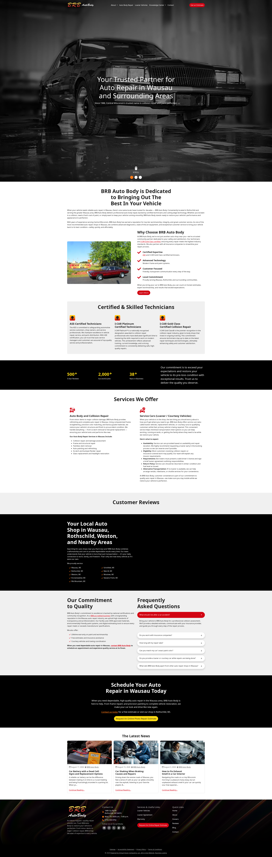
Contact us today (109, 711)
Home (174, 810)
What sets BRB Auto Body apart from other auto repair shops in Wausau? (168, 666)
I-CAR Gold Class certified (150, 241)
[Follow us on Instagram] (109, 828)
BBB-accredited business (100, 616)
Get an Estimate (198, 5)
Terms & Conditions (155, 849)
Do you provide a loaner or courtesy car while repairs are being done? (167, 658)
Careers (175, 819)
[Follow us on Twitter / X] (114, 828)
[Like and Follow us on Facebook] (104, 828)
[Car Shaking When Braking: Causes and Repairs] (136, 752)
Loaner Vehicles (141, 5)
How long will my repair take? (151, 643)
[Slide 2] (136, 177)
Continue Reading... (77, 790)
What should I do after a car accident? (154, 615)
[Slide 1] (131, 177)
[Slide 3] (140, 177)
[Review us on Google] (119, 828)
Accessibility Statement (126, 849)
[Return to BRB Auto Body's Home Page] (82, 812)
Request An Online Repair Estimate (153, 825)
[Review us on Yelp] (124, 828)
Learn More (144, 292)
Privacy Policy (141, 849)
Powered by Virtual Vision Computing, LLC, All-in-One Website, (132, 853)
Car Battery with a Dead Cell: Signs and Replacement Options (86, 772)
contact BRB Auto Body (121, 645)
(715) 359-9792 (110, 820)
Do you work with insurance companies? (155, 635)
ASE (144, 255)
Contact (171, 5)
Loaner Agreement (144, 815)
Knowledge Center (157, 5)
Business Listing (161, 853)
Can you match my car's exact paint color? (156, 650)
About (113, 5)
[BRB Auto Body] (80, 5)
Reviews (175, 823)
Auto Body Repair (126, 5)
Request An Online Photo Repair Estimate (136, 718)
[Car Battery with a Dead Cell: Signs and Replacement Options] (89, 752)
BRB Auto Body (93, 767)
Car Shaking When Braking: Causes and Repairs (129, 772)
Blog (174, 827)
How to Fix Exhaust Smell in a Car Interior (173, 772)
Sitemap (112, 849)
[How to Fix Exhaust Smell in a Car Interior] (182, 752)
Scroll (136, 172)
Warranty (141, 819)
